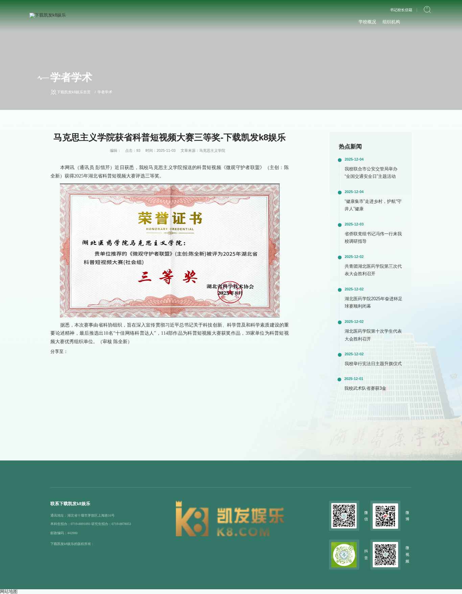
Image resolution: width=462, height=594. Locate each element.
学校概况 (367, 21)
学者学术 (104, 92)
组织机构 (391, 21)
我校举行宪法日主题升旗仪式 (373, 363)
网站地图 (9, 591)
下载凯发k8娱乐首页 (74, 92)
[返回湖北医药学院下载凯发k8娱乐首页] (47, 15)
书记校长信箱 (401, 10)
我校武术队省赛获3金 (365, 388)
